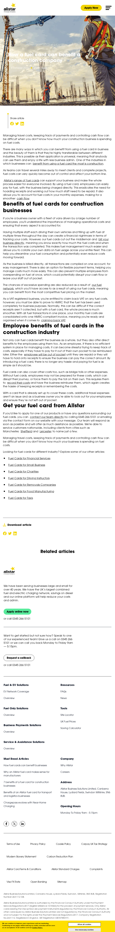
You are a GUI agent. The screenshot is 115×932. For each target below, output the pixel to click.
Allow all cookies (84, 924)
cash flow (23, 198)
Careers (64, 771)
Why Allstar (66, 765)
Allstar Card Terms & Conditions (24, 869)
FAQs (63, 691)
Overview (9, 698)
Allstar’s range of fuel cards (21, 180)
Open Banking (39, 881)
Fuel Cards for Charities (23, 471)
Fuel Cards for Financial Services (29, 458)
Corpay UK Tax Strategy (94, 843)
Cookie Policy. (37, 927)
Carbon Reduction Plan (60, 856)
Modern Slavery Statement (21, 856)
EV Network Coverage (16, 691)
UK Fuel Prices (68, 721)
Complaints (96, 869)
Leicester (45, 431)
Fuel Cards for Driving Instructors (29, 478)
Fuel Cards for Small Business (26, 465)
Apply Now (91, 7)
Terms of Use (13, 843)
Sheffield (26, 431)
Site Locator (67, 714)
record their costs (18, 382)
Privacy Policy (37, 843)
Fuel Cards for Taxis (20, 498)
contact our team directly (47, 417)
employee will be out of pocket (45, 354)
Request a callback (19, 657)
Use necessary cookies (84, 930)
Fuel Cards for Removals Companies (32, 484)
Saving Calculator (70, 728)
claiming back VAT (53, 320)
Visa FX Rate (13, 881)
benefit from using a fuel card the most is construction (68, 163)
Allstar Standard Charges (65, 869)
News (63, 698)
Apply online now (17, 611)
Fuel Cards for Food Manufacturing (31, 491)
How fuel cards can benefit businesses (25, 765)
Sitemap (62, 881)
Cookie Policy (63, 843)
